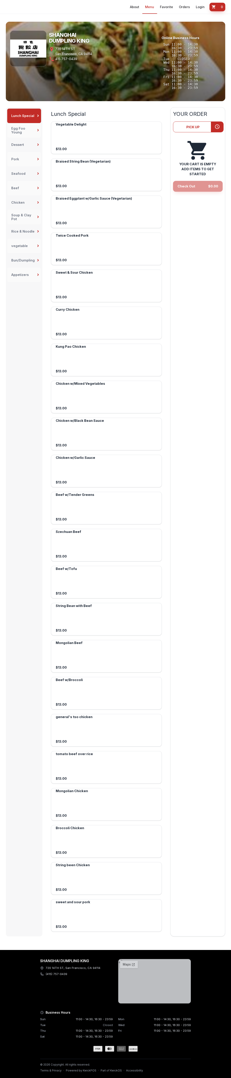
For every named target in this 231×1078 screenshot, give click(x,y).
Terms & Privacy (51, 1070)
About (134, 7)
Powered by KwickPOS (81, 1070)
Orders (184, 7)
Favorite (166, 7)
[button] (217, 7)
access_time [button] (217, 126)
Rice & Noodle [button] (23, 231)
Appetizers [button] (20, 275)
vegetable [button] (19, 246)
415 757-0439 (66, 59)
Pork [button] (15, 159)
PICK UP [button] (193, 127)
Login (200, 7)
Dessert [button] (17, 145)
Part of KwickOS (111, 1070)
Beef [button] (15, 188)
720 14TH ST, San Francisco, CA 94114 (73, 968)
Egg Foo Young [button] (18, 130)
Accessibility (134, 1070)
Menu (149, 7)
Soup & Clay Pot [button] (21, 217)
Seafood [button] (18, 173)
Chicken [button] (18, 202)
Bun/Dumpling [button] (23, 260)
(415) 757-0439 (56, 974)
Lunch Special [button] (22, 116)
